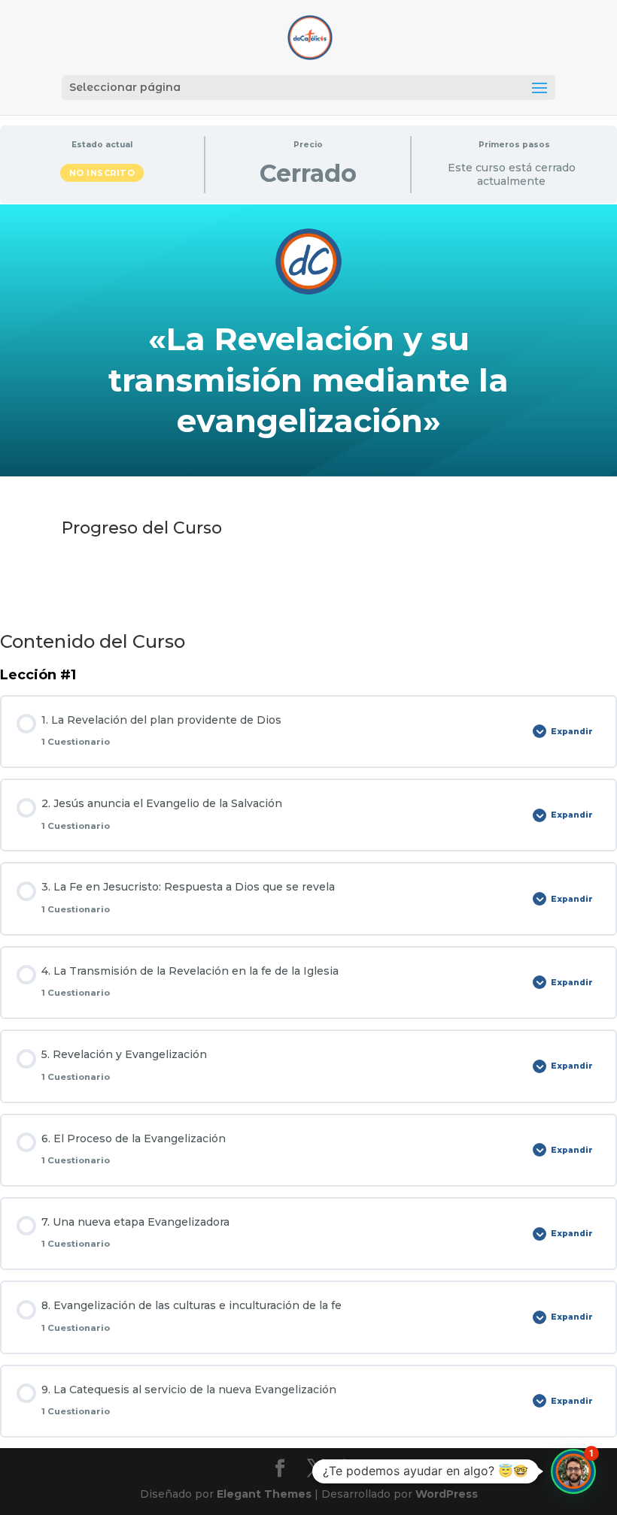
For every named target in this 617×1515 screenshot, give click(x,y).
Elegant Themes (264, 1494)
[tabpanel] (308, 408)
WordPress (446, 1494)
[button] (573, 1471)
